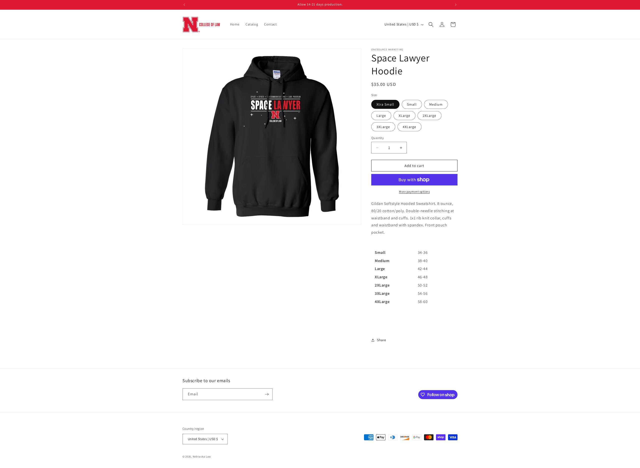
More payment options (414, 191)
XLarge (404, 115)
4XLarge (409, 127)
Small (412, 104)
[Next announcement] (455, 4)
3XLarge (383, 127)
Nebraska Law (202, 456)
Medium (436, 104)
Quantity (377, 138)
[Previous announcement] (184, 4)
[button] (431, 24)
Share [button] (381, 340)
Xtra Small (385, 104)
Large (381, 115)
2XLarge (429, 115)
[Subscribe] (266, 394)
